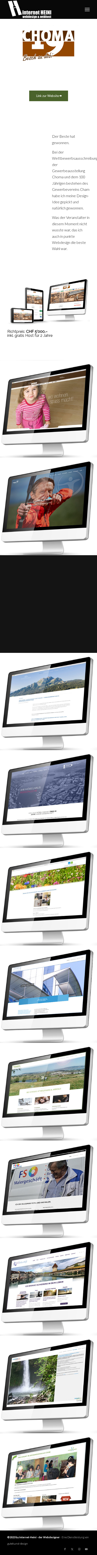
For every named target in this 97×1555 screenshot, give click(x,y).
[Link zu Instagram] (79, 1549)
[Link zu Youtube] (86, 1549)
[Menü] (87, 9)
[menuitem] (87, 9)
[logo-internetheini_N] (40, 9)
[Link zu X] (72, 1549)
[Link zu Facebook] (65, 1549)
